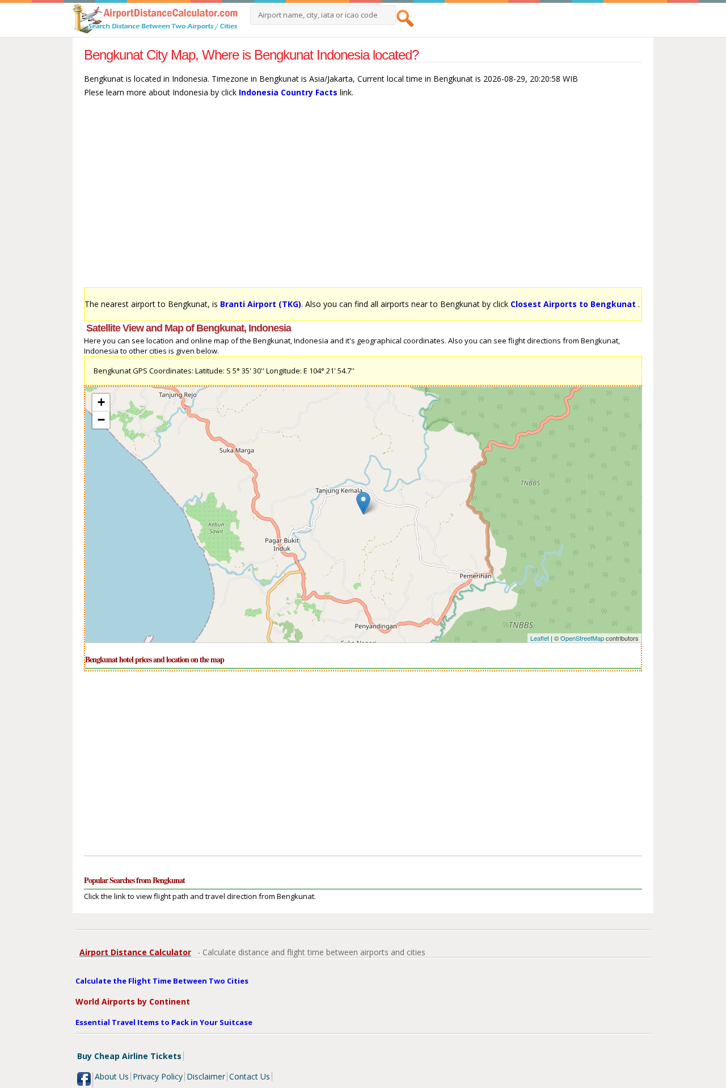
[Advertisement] (362, 198)
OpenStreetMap (582, 637)
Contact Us (249, 1076)
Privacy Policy (158, 1076)
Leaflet (539, 637)
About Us (112, 1076)
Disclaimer (206, 1076)
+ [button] (101, 402)
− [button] (101, 420)
